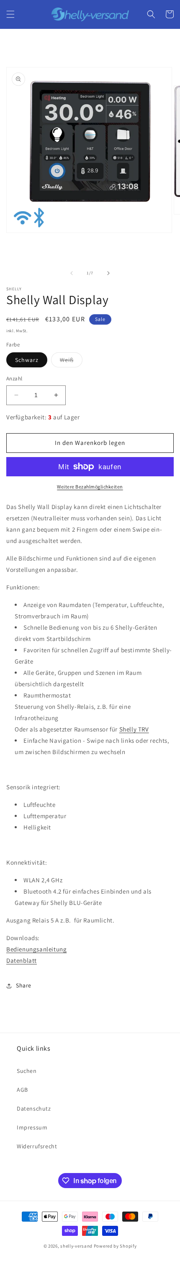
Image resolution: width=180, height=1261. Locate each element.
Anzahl (14, 378)
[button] (10, 14)
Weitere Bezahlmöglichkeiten (90, 486)
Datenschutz (34, 1108)
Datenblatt (21, 960)
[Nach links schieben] (71, 273)
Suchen (27, 1071)
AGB (22, 1089)
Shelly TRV (134, 729)
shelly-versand (76, 1246)
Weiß (71, 361)
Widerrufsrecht (37, 1146)
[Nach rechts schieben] (108, 273)
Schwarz (27, 360)
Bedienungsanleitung (36, 949)
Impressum (32, 1127)
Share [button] (23, 985)
